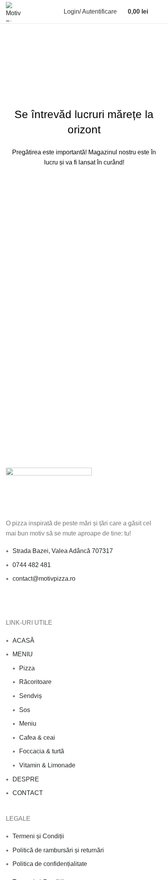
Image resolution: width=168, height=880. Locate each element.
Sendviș (30, 696)
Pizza (27, 668)
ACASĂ (23, 640)
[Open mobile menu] (159, 11)
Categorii (21, 52)
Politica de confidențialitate (50, 864)
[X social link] (19, 604)
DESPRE (26, 779)
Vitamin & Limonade (47, 765)
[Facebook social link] (10, 604)
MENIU (23, 654)
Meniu (27, 723)
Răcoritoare (35, 682)
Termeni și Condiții (38, 836)
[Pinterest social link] (46, 604)
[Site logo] (15, 11)
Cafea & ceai (37, 737)
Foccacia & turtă (41, 751)
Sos (24, 710)
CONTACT (28, 793)
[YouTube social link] (37, 604)
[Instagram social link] (28, 604)
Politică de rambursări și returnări (58, 850)
